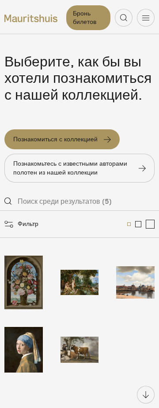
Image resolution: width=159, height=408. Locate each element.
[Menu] (146, 18)
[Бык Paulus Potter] (80, 350)
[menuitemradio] (129, 224)
